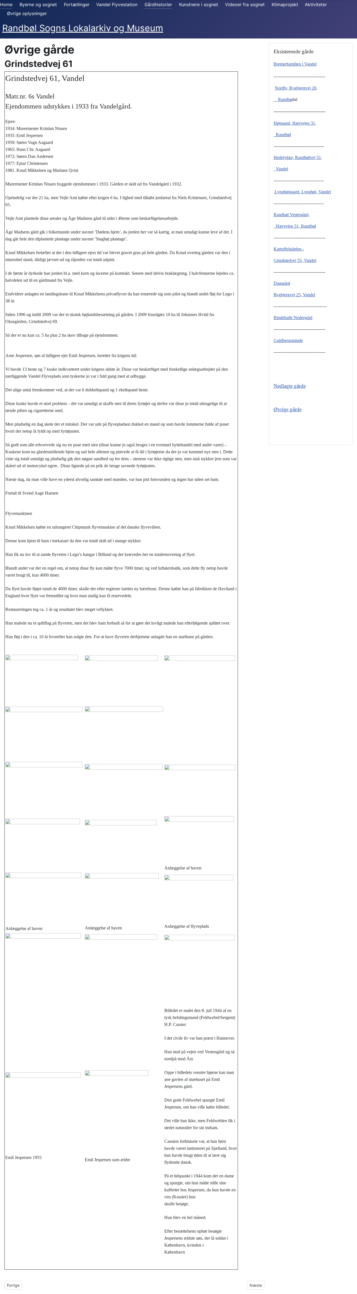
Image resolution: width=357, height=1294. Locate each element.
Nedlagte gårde (290, 386)
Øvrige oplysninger (27, 13)
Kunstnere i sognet (198, 4)
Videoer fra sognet (245, 4)
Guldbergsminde (288, 340)
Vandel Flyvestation (117, 4)
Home (6, 4)
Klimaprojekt (285, 4)
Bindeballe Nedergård (293, 317)
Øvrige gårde (287, 409)
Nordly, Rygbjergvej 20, (296, 88)
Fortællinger (77, 4)
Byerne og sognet (38, 4)
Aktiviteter (316, 4)
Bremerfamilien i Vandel (295, 64)
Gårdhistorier (158, 4)
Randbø (283, 99)
